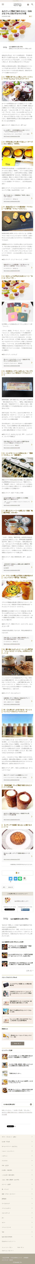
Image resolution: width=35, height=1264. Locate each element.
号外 (3, 1232)
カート (28, 4)
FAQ (10, 1260)
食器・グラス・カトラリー (8, 1194)
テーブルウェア (6, 1203)
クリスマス (4, 1160)
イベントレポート (6, 1208)
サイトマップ (5, 1260)
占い (3, 1217)
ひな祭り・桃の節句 (7, 1170)
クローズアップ (6, 1213)
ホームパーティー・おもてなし (10, 1146)
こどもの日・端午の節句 (8, 1175)
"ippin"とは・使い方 (7, 1250)
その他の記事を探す (9, 1104)
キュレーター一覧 (6, 1247)
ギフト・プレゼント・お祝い (9, 1137)
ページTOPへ (17, 1122)
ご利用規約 (25, 1257)
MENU (3, 4)
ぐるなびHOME (5, 1257)
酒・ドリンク (5, 1189)
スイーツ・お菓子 (6, 1184)
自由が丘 (10, 887)
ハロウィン (4, 1156)
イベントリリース (6, 1227)
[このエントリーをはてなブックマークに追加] (15, 879)
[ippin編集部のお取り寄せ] (15, 922)
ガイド (3, 1222)
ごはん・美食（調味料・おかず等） (11, 1179)
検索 (32, 4)
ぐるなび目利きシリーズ (16, 1257)
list (10, 881)
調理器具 (4, 1198)
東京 (4, 887)
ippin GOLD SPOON (7, 1237)
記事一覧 (29, 970)
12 (31, 16)
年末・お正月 (5, 1165)
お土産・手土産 (6, 1141)
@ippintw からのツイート (9, 1241)
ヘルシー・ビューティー (8, 1151)
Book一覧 (20, 1247)
